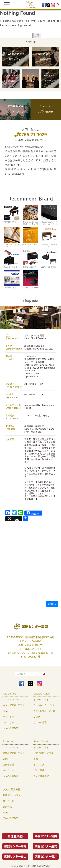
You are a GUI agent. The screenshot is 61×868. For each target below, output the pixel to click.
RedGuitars (9, 693)
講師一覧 (7, 806)
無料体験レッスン (11, 795)
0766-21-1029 (33, 134)
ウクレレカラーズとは (44, 705)
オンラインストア (11, 699)
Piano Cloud (40, 741)
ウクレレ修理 (40, 722)
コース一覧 (8, 800)
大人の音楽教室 (10, 728)
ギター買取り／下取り (14, 705)
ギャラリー (8, 722)
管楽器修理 (8, 764)
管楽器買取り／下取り (14, 753)
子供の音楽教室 (10, 818)
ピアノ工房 (38, 764)
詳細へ (52, 604)
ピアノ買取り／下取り (44, 753)
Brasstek (8, 741)
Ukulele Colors (42, 693)
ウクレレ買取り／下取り (45, 710)
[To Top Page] (30, 4)
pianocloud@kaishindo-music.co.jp (39, 406)
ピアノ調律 (38, 770)
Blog (5, 710)
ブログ (36, 716)
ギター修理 (8, 716)
